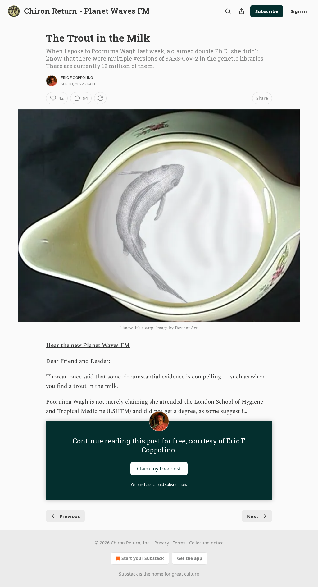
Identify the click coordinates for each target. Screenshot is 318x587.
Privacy (161, 543)
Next (252, 516)
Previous (70, 516)
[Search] (228, 11)
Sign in (299, 11)
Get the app (189, 558)
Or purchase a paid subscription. (159, 484)
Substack (128, 574)
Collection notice (206, 543)
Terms (179, 543)
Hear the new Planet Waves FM (88, 345)
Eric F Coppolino (77, 78)
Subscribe (266, 11)
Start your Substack (142, 558)
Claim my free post (159, 468)
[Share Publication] (241, 11)
